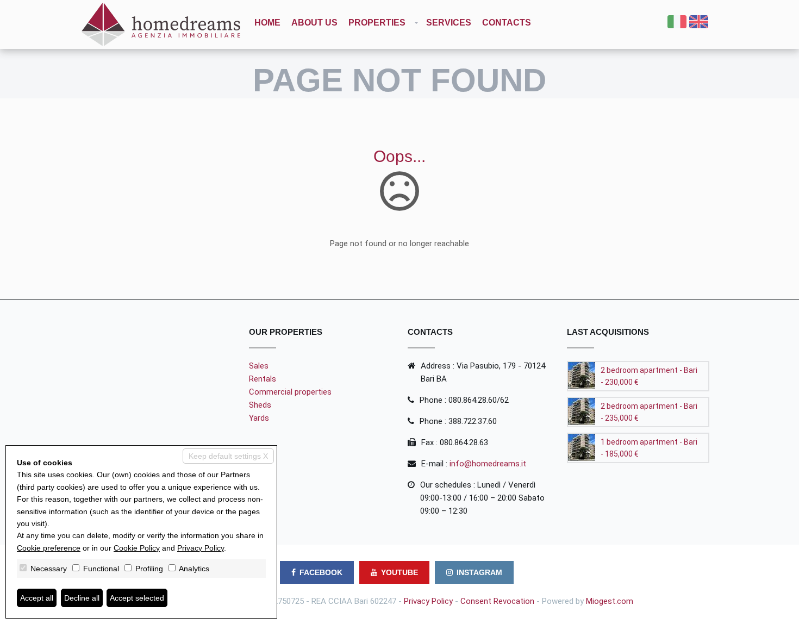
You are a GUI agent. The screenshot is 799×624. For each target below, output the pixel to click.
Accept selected (137, 598)
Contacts (506, 22)
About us (314, 22)
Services (448, 22)
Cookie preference (48, 548)
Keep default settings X (228, 456)
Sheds (260, 405)
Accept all (36, 598)
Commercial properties (290, 392)
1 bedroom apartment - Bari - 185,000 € (649, 448)
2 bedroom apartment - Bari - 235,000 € (649, 412)
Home (267, 22)
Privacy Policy (428, 601)
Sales (259, 366)
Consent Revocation (497, 601)
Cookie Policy (137, 548)
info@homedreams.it (488, 464)
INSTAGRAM (479, 572)
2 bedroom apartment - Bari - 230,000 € (649, 376)
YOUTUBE (399, 572)
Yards (259, 418)
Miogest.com (609, 601)
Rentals (262, 379)
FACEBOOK (320, 572)
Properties (376, 22)
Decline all (81, 598)
